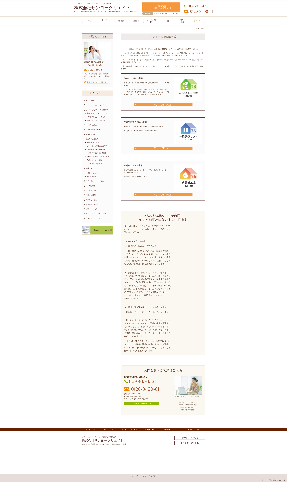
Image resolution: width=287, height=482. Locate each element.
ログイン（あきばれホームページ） (274, 480)
